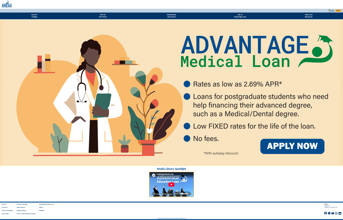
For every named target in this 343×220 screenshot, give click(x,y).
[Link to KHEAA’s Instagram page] (336, 213)
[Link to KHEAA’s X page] (329, 213)
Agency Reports (21, 207)
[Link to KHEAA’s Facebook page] (325, 213)
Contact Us (5, 207)
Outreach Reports (21, 210)
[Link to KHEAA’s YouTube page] (332, 213)
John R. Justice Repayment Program (26, 213)
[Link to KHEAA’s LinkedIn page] (340, 213)
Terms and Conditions (7, 210)
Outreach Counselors (22, 204)
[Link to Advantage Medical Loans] (171, 93)
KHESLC (41, 207)
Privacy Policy (5, 213)
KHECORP (41, 210)
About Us (4, 204)
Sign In (338, 10)
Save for (34, 16)
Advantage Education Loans (46, 204)
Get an (240, 16)
